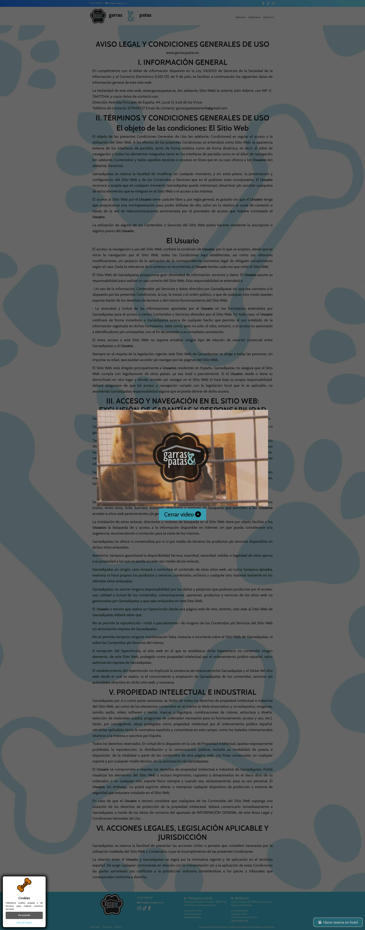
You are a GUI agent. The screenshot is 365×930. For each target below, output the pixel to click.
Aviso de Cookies (24, 922)
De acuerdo (24, 915)
